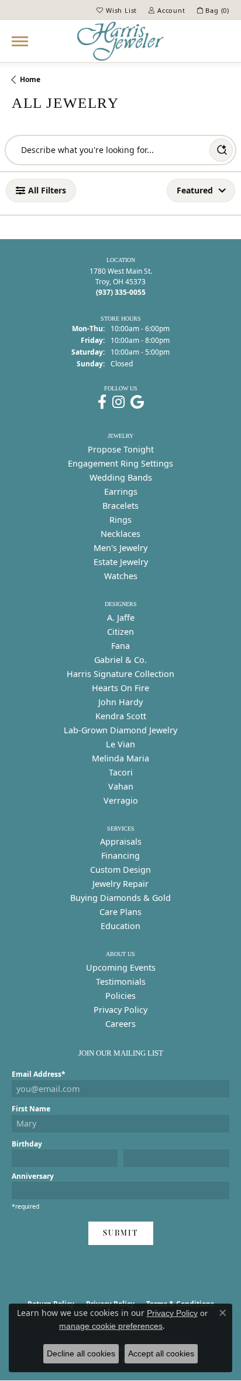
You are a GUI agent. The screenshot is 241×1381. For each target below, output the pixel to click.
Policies (120, 995)
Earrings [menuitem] (120, 491)
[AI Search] (221, 150)
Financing (120, 855)
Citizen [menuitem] (120, 631)
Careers (120, 1023)
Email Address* (39, 1074)
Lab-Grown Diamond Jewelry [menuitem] (120, 730)
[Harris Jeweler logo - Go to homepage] (120, 41)
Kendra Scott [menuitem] (120, 716)
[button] (117, 10)
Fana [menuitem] (120, 645)
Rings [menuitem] (120, 519)
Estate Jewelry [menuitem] (121, 561)
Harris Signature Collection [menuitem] (120, 673)
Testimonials (121, 981)
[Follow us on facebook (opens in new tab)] (102, 402)
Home (30, 79)
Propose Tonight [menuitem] (121, 449)
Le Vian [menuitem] (120, 744)
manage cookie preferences (111, 1326)
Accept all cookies (161, 1353)
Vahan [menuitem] (120, 786)
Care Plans (120, 911)
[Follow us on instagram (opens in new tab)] (118, 402)
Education (120, 925)
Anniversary (33, 1176)
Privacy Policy (120, 1009)
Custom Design (120, 869)
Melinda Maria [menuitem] (120, 758)
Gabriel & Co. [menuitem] (120, 659)
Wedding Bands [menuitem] (120, 477)
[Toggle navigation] (20, 41)
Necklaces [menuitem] (120, 533)
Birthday (27, 1144)
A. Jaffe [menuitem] (121, 617)
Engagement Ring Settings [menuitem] (120, 463)
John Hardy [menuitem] (120, 701)
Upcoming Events (121, 967)
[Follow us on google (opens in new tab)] (137, 402)
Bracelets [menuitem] (120, 505)
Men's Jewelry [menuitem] (120, 547)
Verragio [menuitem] (121, 800)
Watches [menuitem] (120, 575)
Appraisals (121, 841)
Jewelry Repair (120, 883)
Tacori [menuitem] (121, 772)
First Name (31, 1109)
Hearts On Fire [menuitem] (120, 687)
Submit (121, 1233)
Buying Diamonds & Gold (120, 897)
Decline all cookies (81, 1353)
